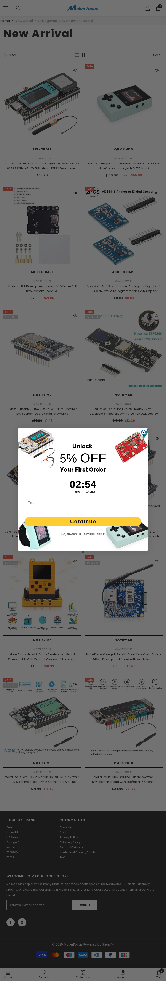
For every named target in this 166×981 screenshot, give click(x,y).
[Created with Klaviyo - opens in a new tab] (83, 552)
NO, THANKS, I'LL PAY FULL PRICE (83, 534)
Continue (83, 521)
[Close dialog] (143, 432)
